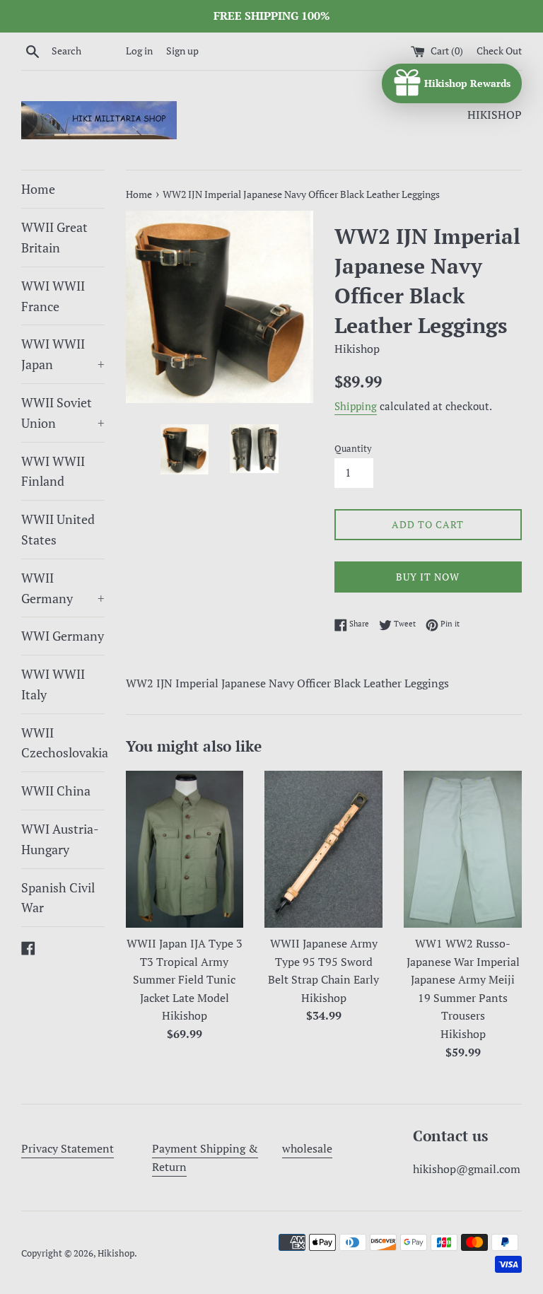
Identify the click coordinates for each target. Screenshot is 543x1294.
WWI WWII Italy (53, 684)
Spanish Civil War (58, 897)
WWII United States (58, 529)
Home (38, 188)
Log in (139, 50)
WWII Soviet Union (63, 412)
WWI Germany (62, 635)
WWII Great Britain (54, 237)
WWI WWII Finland (53, 471)
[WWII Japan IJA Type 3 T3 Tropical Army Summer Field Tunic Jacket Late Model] (185, 849)
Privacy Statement (67, 1148)
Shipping (355, 406)
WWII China (55, 790)
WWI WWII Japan (63, 354)
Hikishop (116, 1253)
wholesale (307, 1148)
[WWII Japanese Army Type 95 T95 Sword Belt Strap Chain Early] (323, 849)
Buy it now (428, 576)
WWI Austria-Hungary (60, 839)
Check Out (499, 50)
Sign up (182, 50)
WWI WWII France (53, 296)
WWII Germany (63, 588)
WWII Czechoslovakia (63, 743)
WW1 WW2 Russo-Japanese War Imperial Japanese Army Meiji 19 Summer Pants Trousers (463, 979)
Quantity (353, 449)
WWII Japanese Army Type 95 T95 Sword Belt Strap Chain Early (323, 961)
